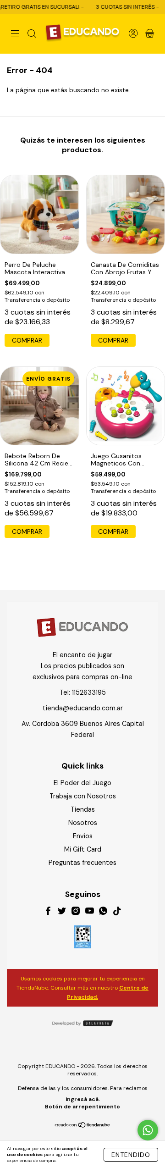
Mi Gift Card (82, 849)
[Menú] (15, 34)
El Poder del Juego (82, 783)
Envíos (83, 836)
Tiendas (83, 809)
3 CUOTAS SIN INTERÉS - (117, 7)
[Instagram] (75, 912)
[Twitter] (61, 912)
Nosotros (82, 823)
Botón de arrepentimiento (82, 1106)
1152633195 (89, 692)
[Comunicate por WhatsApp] (148, 1130)
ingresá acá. (83, 1099)
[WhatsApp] (103, 912)
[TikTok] (116, 912)
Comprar (27, 340)
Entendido (130, 1155)
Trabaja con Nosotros (83, 796)
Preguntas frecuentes (82, 862)
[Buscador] (31, 34)
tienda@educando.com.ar (83, 708)
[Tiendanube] (82, 1125)
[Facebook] (48, 912)
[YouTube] (89, 912)
